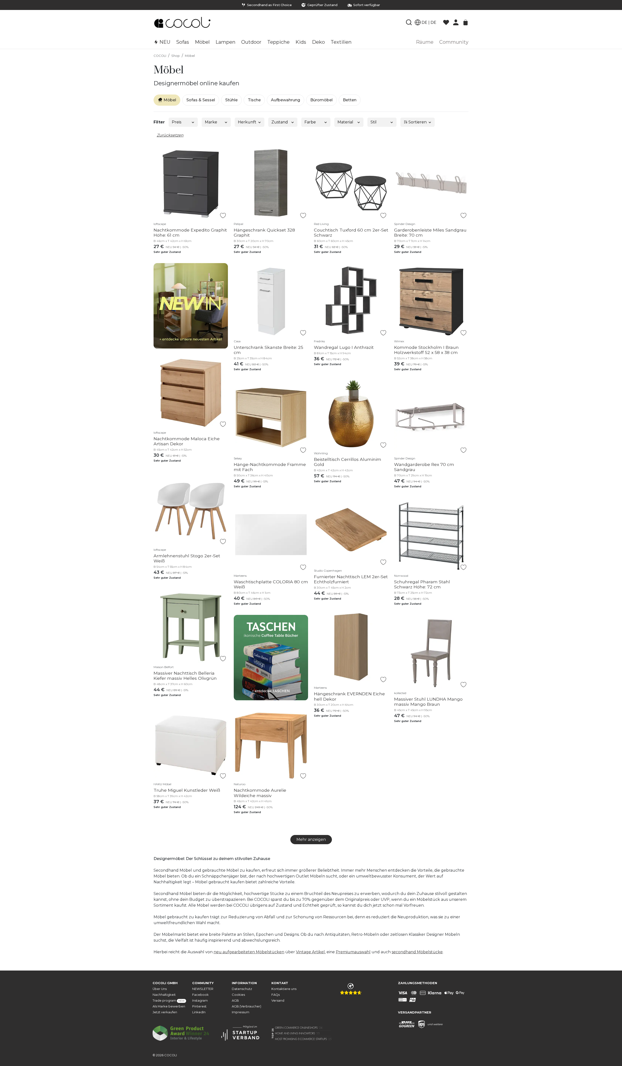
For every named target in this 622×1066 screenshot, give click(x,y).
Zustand (279, 122)
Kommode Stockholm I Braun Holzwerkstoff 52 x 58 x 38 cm (426, 350)
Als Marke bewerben (169, 1006)
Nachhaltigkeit (164, 995)
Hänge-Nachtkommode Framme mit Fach (270, 467)
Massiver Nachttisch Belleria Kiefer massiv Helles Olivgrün (185, 676)
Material (345, 122)
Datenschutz (242, 989)
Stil (374, 122)
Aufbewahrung (285, 100)
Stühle (231, 100)
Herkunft (247, 122)
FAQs (275, 995)
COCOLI (160, 56)
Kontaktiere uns (283, 989)
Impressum (240, 1012)
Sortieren (417, 122)
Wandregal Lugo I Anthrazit (344, 347)
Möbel (190, 56)
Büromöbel (321, 100)
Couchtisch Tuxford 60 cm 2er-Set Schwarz (351, 232)
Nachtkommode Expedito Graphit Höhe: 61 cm (190, 232)
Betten (349, 100)
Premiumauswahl (353, 952)
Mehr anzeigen (311, 839)
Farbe (310, 122)
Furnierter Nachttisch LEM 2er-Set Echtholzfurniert (351, 579)
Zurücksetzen (170, 135)
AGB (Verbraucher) (246, 1006)
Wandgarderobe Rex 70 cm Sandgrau (424, 467)
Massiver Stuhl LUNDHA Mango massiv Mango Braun (428, 701)
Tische (254, 100)
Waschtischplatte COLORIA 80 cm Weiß (271, 584)
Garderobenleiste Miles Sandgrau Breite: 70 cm (430, 232)
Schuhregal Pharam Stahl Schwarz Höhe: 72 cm (422, 584)
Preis (176, 122)
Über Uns (160, 989)
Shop (175, 56)
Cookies (238, 995)
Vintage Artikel (310, 952)
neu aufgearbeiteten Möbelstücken (249, 952)
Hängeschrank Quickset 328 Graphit (264, 232)
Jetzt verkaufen (165, 1012)
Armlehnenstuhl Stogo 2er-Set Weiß (187, 558)
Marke (211, 122)
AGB (235, 1000)
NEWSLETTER (202, 989)
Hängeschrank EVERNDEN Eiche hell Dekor (349, 696)
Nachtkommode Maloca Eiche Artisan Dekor (187, 441)
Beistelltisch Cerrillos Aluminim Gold (347, 462)
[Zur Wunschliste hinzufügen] (223, 215)
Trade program (169, 1000)
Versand (277, 1000)
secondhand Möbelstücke (417, 952)
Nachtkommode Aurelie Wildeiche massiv (260, 793)
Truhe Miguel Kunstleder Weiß (187, 790)
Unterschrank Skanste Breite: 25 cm (268, 350)
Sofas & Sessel (200, 100)
